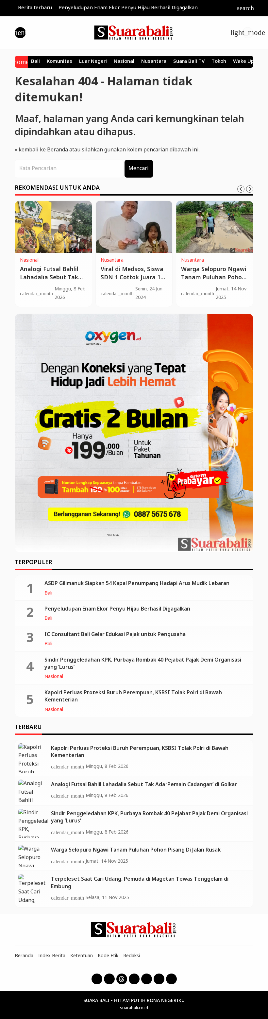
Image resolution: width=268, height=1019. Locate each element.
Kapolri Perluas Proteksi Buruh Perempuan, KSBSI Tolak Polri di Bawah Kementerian (133, 696)
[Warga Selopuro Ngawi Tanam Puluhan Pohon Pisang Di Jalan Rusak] (214, 227)
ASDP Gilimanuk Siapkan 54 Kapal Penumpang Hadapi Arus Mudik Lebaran (136, 583)
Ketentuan (81, 956)
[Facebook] (97, 979)
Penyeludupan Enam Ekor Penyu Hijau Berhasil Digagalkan (128, 7)
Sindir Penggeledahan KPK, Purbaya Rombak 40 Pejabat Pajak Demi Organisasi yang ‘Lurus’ (142, 663)
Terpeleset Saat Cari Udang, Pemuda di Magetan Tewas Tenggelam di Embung (139, 882)
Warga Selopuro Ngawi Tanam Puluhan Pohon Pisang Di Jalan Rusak (213, 277)
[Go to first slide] (249, 189)
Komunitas (59, 62)
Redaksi (131, 956)
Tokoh (218, 62)
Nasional (124, 62)
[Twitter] (146, 979)
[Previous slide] (240, 189)
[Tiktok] (159, 979)
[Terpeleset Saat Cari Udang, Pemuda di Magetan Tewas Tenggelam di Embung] (33, 889)
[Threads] (121, 979)
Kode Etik (108, 956)
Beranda (24, 956)
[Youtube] (134, 979)
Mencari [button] (138, 168)
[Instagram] (109, 979)
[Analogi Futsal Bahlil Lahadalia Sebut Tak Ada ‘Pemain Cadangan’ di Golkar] (53, 227)
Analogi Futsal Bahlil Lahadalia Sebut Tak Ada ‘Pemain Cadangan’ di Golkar (49, 281)
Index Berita (51, 956)
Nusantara (153, 62)
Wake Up (243, 62)
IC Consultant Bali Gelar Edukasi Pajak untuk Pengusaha (115, 634)
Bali (35, 62)
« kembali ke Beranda (41, 150)
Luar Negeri (93, 62)
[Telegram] (171, 979)
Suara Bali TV (189, 62)
